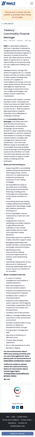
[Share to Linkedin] (17, 407)
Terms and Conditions (10, 420)
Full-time (12, 41)
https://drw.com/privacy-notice (17, 361)
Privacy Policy (26, 420)
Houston (20, 41)
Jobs (13, 417)
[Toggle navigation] (32, 3)
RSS (7, 417)
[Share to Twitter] (21, 407)
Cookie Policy (22, 417)
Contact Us (22, 423)
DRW (5, 41)
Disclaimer (12, 423)
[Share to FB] (13, 407)
